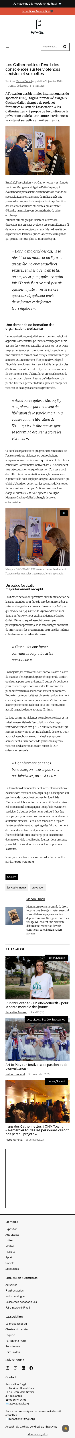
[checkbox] (65, 1428)
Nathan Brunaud (15, 1074)
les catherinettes (17, 887)
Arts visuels (34, 1019)
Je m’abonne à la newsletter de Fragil (35, 3)
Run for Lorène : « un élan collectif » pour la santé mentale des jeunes (36, 1005)
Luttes (51, 957)
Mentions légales (37, 1434)
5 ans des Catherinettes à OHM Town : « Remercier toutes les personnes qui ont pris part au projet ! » (37, 1130)
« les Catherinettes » (43, 182)
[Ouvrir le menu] (7, 46)
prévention (37, 887)
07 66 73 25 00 (18, 1399)
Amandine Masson (16, 1012)
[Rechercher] (65, 47)
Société (11, 876)
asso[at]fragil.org (19, 1403)
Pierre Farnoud (14, 1139)
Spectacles (58, 1019)
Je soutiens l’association (36, 11)
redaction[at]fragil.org (22, 1418)
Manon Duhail (24, 81)
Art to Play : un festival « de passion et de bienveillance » (36, 1066)
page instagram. (24, 861)
